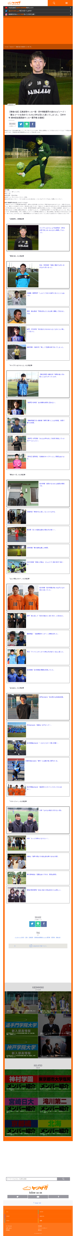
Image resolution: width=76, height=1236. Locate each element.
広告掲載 (40, 1226)
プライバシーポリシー (42, 1228)
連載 (41, 1220)
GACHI (41, 1211)
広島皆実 (31, 937)
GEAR (7, 1216)
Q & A (7, 1220)
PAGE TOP (38, 1203)
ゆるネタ (12, 46)
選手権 (53, 937)
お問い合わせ (9, 1228)
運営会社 (40, 1230)
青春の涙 (58, 937)
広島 (26, 937)
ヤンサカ (6, 46)
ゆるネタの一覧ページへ (40, 946)
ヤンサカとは (9, 1226)
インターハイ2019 (19, 937)
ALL (7, 1211)
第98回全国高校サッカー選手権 (42, 937)
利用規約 (8, 1230)
